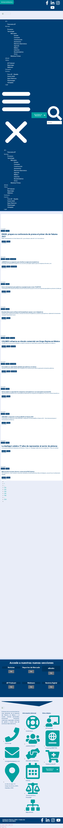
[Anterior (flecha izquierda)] (1, 827)
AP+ (6, 21)
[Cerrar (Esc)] (11, 825)
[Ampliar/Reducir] (1, 825)
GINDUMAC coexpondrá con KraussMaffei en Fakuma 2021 (18, 416)
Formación (7, 195)
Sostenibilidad (13, 259)
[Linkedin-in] (52, 3)
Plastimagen (11, 80)
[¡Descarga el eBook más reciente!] (3, 506)
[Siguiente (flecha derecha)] (4, 827)
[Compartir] (7, 825)
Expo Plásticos (11, 78)
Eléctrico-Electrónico (20, 44)
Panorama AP (11, 24)
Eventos (7, 71)
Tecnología (10, 31)
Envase (16, 35)
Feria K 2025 (11, 76)
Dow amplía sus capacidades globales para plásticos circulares (19, 367)
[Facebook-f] (47, 3)
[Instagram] (58, 3)
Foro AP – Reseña (12, 74)
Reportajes (10, 65)
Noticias (7, 26)
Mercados (14, 33)
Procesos (10, 29)
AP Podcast (11, 63)
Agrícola (16, 46)
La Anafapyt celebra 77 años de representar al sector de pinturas (29, 446)
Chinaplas (10, 82)
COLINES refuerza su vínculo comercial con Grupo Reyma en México (31, 341)
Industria (16, 50)
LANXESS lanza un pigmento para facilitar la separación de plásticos (20, 262)
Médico (16, 48)
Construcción (18, 39)
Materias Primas (16, 56)
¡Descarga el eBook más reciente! (17, 509)
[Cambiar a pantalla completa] (4, 825)
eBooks (6, 185)
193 (5, 489)
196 (5, 495)
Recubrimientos (18, 52)
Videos (7, 60)
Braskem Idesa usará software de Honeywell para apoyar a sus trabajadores (22, 312)
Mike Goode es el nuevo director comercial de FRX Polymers (18, 471)
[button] (16, 117)
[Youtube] (52, 7)
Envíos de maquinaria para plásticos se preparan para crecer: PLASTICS (21, 287)
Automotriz (17, 42)
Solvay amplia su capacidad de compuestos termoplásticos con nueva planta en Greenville (26, 392)
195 (5, 493)
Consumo (17, 37)
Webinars (10, 193)
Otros (15, 54)
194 (5, 491)
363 (5, 499)
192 (5, 487)
